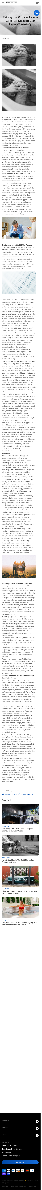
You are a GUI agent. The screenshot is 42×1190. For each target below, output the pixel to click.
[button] (3, 3)
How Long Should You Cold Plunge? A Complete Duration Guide (17, 830)
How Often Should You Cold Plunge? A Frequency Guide (17, 861)
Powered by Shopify (19, 1180)
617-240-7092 (12, 1146)
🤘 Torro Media (29, 1180)
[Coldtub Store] (12, 3)
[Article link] (20, 814)
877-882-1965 (17, 1149)
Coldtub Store (9, 1180)
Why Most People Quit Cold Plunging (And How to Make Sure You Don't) (19, 923)
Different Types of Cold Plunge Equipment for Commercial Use (19, 892)
